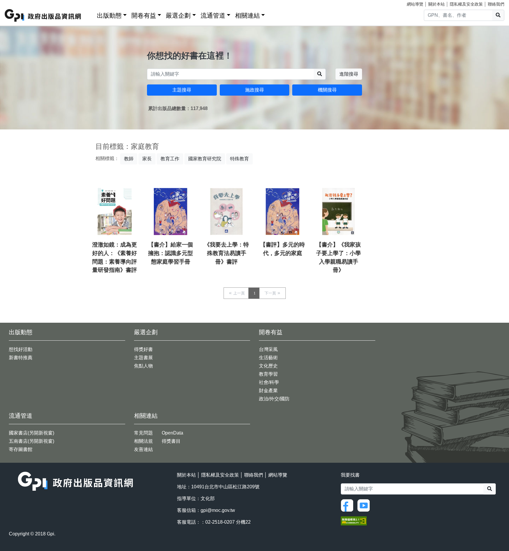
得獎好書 (143, 349)
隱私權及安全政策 (466, 4)
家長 (147, 158)
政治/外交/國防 (274, 398)
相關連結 (247, 15)
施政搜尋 (254, 89)
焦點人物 (143, 365)
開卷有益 (143, 15)
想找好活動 (20, 349)
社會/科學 (269, 382)
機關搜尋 (327, 89)
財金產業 (268, 390)
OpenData (172, 432)
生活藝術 (268, 357)
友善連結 (143, 449)
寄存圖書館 (20, 449)
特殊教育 (239, 158)
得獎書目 (171, 441)
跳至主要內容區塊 (16, 3)
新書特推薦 (20, 357)
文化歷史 (268, 365)
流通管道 (213, 15)
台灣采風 (268, 349)
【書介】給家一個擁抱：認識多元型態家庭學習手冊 (170, 253)
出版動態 (109, 15)
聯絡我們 (496, 4)
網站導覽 (415, 4)
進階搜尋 (348, 73)
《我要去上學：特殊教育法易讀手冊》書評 (226, 253)
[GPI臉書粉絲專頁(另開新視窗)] (348, 504)
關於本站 (436, 4)
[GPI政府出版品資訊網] (43, 15)
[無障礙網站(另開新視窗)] (354, 520)
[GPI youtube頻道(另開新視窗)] (365, 504)
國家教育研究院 (204, 158)
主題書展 (143, 357)
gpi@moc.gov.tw (218, 510)
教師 (128, 158)
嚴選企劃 (178, 15)
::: (90, 14)
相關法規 (143, 441)
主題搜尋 (181, 89)
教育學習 (268, 374)
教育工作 (170, 158)
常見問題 (143, 432)
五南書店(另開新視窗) (31, 441)
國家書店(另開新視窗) (31, 432)
